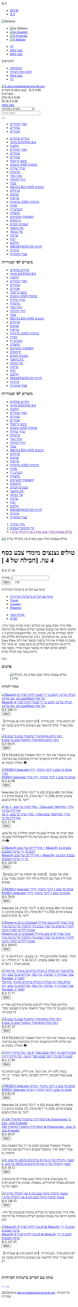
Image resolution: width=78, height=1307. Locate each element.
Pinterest (15, 607)
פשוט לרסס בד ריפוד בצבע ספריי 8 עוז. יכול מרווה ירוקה (37, 1056)
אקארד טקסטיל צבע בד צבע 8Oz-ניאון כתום (30, 740)
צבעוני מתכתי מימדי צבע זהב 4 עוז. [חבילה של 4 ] (33, 1197)
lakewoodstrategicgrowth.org (36, 1292)
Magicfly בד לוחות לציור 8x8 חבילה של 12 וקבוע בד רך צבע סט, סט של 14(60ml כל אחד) (37, 704)
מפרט (13, 618)
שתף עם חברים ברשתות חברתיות (31, 596)
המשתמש (16, 68)
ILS (12, 14)
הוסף (6, 582)
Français (21, 35)
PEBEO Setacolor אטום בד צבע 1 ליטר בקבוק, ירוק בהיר (39, 777)
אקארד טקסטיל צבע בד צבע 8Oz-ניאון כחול (30, 1023)
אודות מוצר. (17, 615)
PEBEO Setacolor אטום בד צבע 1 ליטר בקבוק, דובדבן (37, 1089)
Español (21, 32)
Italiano (20, 39)
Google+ (16, 604)
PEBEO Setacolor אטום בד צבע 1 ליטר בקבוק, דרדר (36, 893)
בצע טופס (16, 50)
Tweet (14, 600)
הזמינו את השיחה (21, 72)
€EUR (14, 10)
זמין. (4, 658)
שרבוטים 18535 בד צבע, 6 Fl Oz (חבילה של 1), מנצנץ (36, 1164)
